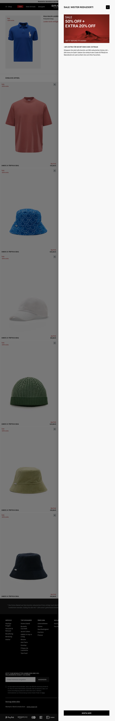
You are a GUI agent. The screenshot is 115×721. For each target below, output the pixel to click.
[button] (57, 360)
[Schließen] (108, 7)
